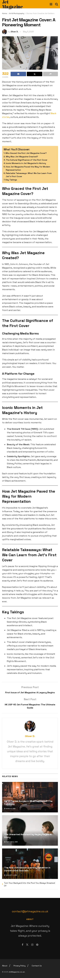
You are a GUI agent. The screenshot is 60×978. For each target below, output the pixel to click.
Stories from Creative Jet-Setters (40, 13)
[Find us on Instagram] (32, 944)
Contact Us (37, 966)
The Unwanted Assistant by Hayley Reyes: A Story (27, 836)
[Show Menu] (51, 4)
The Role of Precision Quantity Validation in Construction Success (27, 869)
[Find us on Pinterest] (37, 944)
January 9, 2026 (11, 875)
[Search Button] (56, 4)
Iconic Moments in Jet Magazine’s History (26, 163)
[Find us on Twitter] (27, 944)
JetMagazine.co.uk (17, 972)
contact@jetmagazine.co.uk (30, 911)
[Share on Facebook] (18, 74)
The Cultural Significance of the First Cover (26, 160)
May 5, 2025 (28, 31)
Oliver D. (14, 31)
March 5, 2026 (10, 809)
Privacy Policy (20, 966)
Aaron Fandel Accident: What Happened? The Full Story (28, 802)
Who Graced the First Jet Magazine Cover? (26, 153)
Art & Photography (16, 13)
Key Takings (11, 179)
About (4, 966)
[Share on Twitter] (34, 74)
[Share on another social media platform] (50, 74)
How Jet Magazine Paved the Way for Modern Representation (28, 168)
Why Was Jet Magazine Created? (22, 156)
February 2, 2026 (11, 842)
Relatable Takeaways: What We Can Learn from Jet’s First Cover (29, 175)
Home (4, 13)
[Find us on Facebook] (22, 944)
